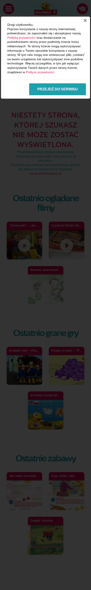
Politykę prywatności (21, 37)
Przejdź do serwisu (57, 89)
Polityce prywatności (40, 72)
